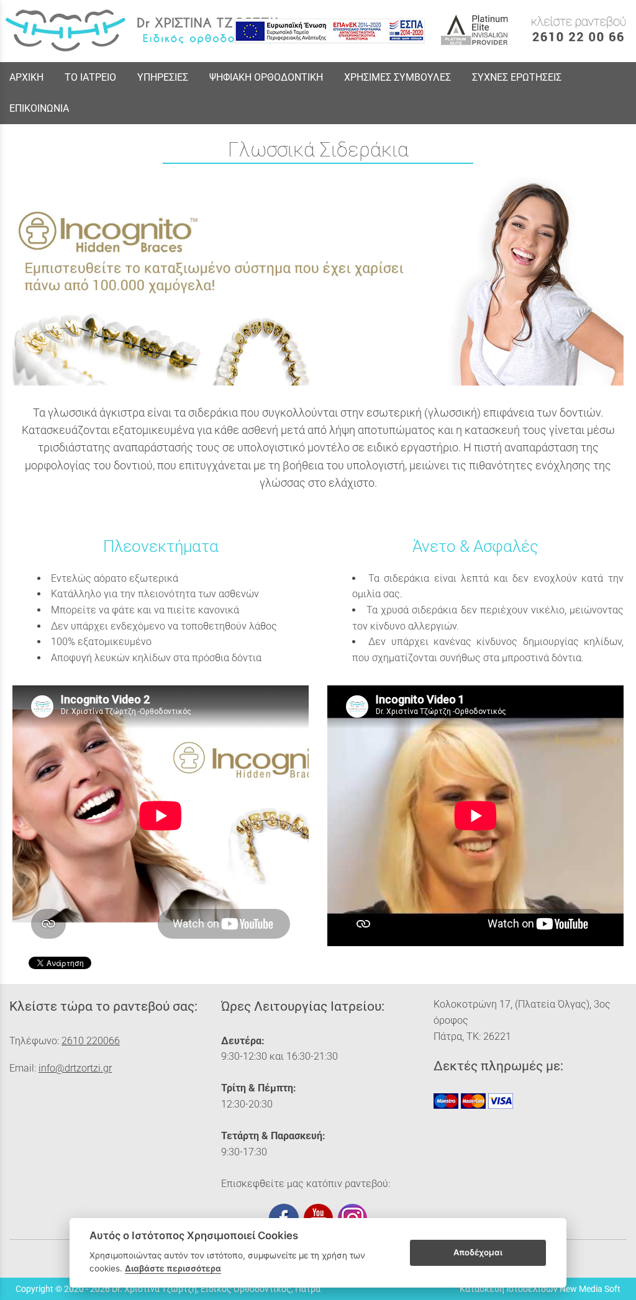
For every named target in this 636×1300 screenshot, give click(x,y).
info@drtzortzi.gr (75, 1068)
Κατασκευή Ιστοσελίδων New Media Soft (540, 1289)
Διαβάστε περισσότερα (173, 1268)
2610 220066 (90, 1041)
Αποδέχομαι (477, 1252)
